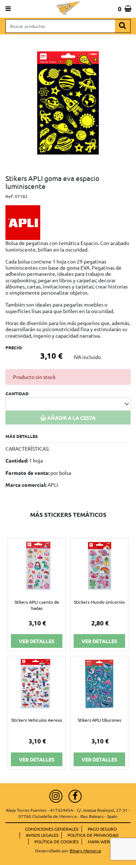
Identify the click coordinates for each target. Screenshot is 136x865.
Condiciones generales (51, 829)
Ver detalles (36, 641)
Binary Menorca (85, 850)
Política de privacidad (93, 835)
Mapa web (99, 841)
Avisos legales (42, 835)
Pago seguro (102, 829)
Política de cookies (56, 841)
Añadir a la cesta (71, 417)
